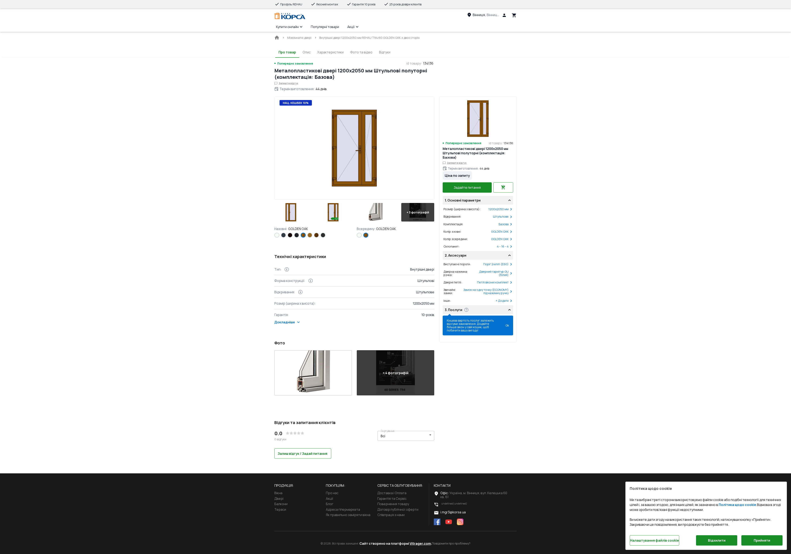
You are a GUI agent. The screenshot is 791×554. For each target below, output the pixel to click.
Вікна (278, 493)
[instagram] (460, 522)
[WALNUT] (316, 235)
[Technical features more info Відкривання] (300, 292)
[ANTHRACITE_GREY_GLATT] (323, 235)
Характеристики (330, 52)
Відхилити (716, 540)
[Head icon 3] (514, 15)
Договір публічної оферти (397, 509)
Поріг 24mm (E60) (496, 264)
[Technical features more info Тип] (287, 269)
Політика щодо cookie (737, 504)
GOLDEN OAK (500, 231)
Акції (351, 27)
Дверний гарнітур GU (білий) (494, 273)
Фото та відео (361, 52)
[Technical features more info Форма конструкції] (311, 281)
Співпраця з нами (391, 515)
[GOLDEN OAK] (303, 235)
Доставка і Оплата (391, 493)
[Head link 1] (289, 16)
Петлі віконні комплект (493, 282)
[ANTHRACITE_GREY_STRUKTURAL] (283, 235)
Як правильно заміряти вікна (348, 515)
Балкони (281, 504)
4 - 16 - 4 (503, 246)
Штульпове (501, 216)
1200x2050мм (498, 209)
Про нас (332, 493)
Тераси (280, 509)
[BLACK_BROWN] (290, 235)
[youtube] (448, 522)
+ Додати (502, 300)
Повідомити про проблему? (451, 543)
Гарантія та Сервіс (392, 498)
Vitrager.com (420, 543)
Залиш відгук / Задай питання (302, 453)
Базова (504, 224)
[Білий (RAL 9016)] (276, 235)
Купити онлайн (287, 27)
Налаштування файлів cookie (654, 540)
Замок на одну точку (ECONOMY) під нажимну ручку (486, 291)
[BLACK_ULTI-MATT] (296, 235)
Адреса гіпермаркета (343, 509)
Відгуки (384, 52)
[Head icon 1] (504, 15)
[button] (290, 212)
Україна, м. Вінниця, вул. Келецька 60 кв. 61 (473, 495)
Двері (278, 498)
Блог (329, 504)
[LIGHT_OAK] (309, 235)
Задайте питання (467, 187)
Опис (307, 52)
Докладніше (284, 322)
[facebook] (437, 522)
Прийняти (762, 540)
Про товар (287, 52)
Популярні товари (325, 27)
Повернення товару (393, 504)
